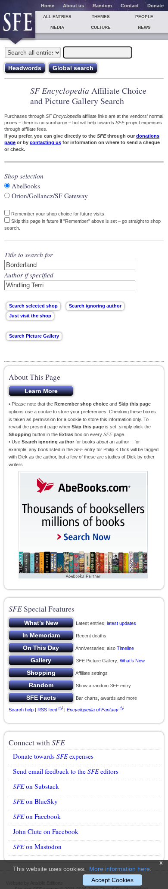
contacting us (45, 142)
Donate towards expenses (53, 756)
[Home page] (17, 24)
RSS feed (47, 709)
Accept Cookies (112, 880)
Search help (21, 709)
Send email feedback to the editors (65, 771)
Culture (101, 27)
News (144, 27)
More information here (119, 868)
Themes (101, 16)
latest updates (121, 623)
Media (57, 27)
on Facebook (37, 816)
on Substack (36, 786)
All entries (57, 16)
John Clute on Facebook (45, 831)
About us (73, 5)
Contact (130, 5)
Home (47, 5)
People (144, 16)
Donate (155, 5)
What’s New (132, 660)
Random (102, 5)
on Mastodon (37, 846)
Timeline (125, 648)
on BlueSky (35, 801)
